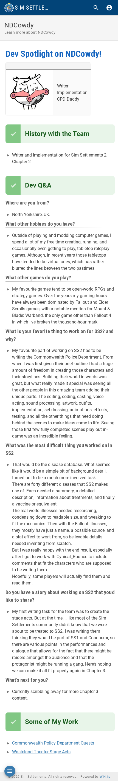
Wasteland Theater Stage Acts (41, 751)
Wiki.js (105, 777)
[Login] (109, 7)
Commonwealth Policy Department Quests (53, 743)
